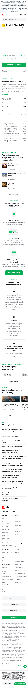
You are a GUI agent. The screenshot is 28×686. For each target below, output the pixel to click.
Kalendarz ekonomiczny (5, 583)
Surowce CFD (5, 524)
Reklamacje (18, 585)
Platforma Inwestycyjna (18, 524)
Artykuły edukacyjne (7, 574)
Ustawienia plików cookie (20, 664)
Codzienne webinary (7, 579)
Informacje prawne (20, 561)
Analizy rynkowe (6, 576)
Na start (17, 546)
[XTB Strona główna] (4, 14)
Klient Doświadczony (7, 545)
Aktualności (18, 582)
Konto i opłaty (5, 535)
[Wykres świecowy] (24, 55)
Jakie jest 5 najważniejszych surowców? (10, 499)
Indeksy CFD (5, 529)
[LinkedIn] (14, 511)
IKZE (3, 560)
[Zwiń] (14, 12)
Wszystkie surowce (13, 381)
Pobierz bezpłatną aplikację (14, 64)
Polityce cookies (22, 680)
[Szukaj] (21, 14)
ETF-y (3, 521)
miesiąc (14, 55)
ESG (16, 555)
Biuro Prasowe (18, 531)
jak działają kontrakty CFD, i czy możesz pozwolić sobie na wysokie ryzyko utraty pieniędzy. (14, 10)
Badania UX (18, 540)
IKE (3, 558)
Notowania (17, 552)
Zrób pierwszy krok (14, 272)
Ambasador (18, 521)
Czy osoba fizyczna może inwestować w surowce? (12, 493)
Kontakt (17, 528)
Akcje (3, 518)
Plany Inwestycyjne (7, 552)
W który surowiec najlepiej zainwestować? (9, 487)
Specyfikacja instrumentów (5, 539)
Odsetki (4, 555)
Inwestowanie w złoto (7, 91)
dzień (4, 55)
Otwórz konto (14, 617)
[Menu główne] (25, 14)
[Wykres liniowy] (21, 55)
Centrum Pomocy (6, 587)
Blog (16, 537)
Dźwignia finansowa (7, 107)
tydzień (9, 55)
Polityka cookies (19, 579)
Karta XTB (5, 567)
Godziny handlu (6, 115)
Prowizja (4, 111)
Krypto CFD (5, 526)
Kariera (17, 534)
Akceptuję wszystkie (20, 683)
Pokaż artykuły (13, 415)
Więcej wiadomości (13, 194)
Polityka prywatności (20, 576)
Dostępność (18, 564)
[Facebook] (7, 511)
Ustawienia (8, 683)
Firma (16, 518)
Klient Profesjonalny (7, 542)
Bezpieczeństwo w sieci (7, 590)
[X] (10, 511)
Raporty (17, 549)
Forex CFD (5, 532)
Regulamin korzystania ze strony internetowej (20, 571)
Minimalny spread (6, 98)
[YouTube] (3, 511)
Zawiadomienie (19, 567)
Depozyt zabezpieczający (8, 102)
